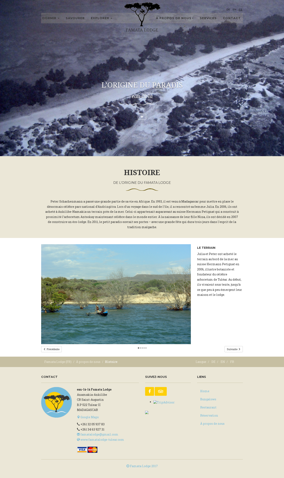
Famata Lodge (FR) (58, 362)
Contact (232, 18)
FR (240, 9)
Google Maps (89, 417)
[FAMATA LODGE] (155, 412)
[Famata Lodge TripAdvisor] (161, 391)
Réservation (209, 415)
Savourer (75, 18)
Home (204, 391)
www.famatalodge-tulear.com (102, 440)
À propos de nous (88, 362)
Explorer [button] (100, 18)
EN (234, 9)
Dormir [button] (49, 18)
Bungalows (208, 399)
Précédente (52, 349)
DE (228, 9)
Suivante (232, 349)
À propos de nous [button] (173, 18)
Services (208, 18)
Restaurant (208, 407)
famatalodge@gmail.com (99, 434)
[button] (142, 117)
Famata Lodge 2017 (143, 466)
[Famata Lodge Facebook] (149, 391)
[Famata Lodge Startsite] (56, 402)
